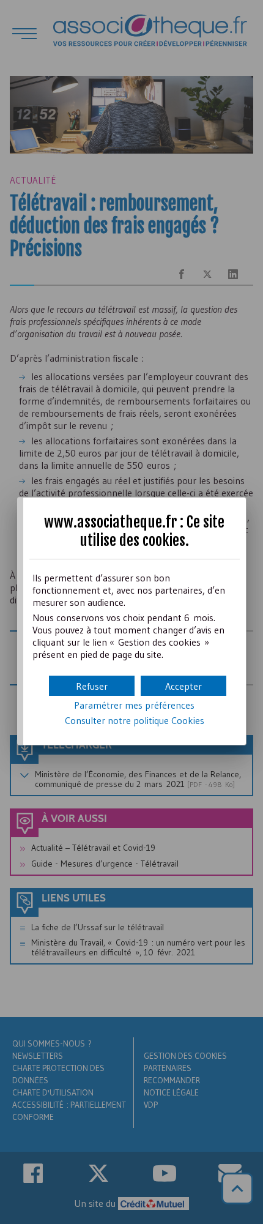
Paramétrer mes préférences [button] (134, 705)
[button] (183, 686)
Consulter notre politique (134, 720)
